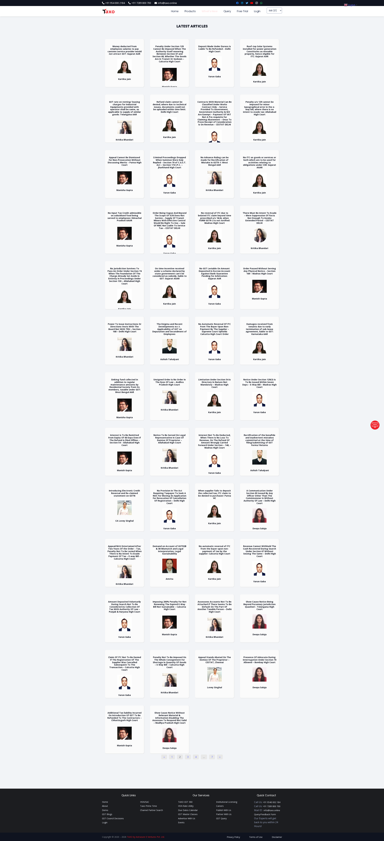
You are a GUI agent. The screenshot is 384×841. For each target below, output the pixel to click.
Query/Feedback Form (265, 814)
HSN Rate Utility (186, 806)
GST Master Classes (188, 814)
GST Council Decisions (113, 818)
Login (104, 822)
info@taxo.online (272, 810)
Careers (220, 806)
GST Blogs (107, 814)
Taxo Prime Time (148, 806)
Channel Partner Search (151, 810)
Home (105, 801)
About (105, 806)
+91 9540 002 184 (271, 802)
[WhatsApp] (261, 3)
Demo (105, 810)
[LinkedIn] (242, 3)
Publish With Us (223, 810)
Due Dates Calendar (188, 810)
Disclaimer (277, 837)
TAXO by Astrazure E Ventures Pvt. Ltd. (146, 836)
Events (181, 822)
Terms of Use (255, 837)
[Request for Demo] (375, 428)
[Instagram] (256, 3)
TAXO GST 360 (185, 801)
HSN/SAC (144, 801)
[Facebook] (237, 3)
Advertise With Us (186, 818)
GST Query (221, 818)
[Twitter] (246, 3)
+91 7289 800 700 (271, 806)
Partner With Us (223, 814)
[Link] (108, 11)
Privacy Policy (233, 837)
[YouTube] (251, 3)
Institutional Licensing (226, 801)
